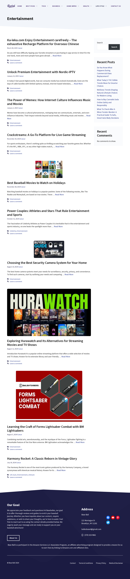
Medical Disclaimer (116, 563)
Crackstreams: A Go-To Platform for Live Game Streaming (46, 135)
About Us (13, 538)
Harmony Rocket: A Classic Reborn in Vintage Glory (42, 459)
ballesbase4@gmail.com (91, 529)
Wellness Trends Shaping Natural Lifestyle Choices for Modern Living (107, 93)
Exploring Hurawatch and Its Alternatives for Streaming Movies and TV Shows (45, 343)
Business (56, 6)
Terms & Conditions (86, 563)
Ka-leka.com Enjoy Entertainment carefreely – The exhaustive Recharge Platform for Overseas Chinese (43, 42)
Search (100, 42)
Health (86, 6)
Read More (57, 55)
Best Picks (30, 6)
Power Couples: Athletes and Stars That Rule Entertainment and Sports (48, 213)
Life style (100, 6)
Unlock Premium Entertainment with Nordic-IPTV (41, 72)
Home (19, 6)
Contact (73, 563)
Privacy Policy (101, 563)
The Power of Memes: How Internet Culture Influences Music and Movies (49, 102)
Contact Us (116, 6)
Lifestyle (31, 475)
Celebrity (13, 231)
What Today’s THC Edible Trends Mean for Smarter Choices (107, 83)
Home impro (72, 6)
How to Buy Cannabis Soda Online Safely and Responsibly (108, 102)
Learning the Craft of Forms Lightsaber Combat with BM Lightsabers (45, 429)
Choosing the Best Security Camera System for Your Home (47, 263)
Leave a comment (16, 63)
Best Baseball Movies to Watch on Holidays (36, 183)
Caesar (20, 48)
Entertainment (15, 60)
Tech (44, 6)
